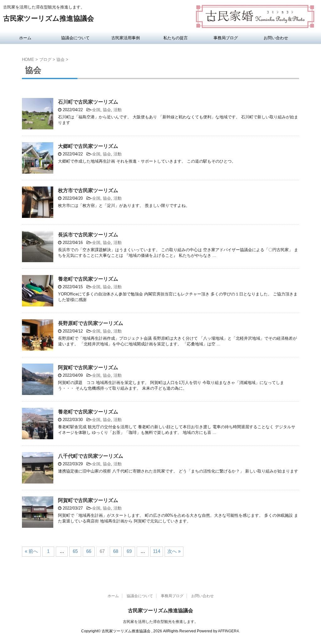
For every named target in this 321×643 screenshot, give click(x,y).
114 (156, 551)
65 (75, 551)
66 (88, 551)
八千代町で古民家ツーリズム (90, 456)
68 (115, 551)
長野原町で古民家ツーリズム (90, 323)
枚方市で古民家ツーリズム (88, 190)
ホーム (25, 37)
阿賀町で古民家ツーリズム (88, 367)
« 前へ (31, 551)
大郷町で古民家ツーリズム (88, 146)
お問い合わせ (276, 37)
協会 (107, 109)
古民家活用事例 (125, 37)
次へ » (174, 551)
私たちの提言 (175, 37)
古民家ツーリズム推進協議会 (48, 18)
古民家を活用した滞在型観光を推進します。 (160, 621)
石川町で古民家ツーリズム (88, 102)
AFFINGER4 (228, 631)
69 (129, 551)
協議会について (75, 37)
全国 (96, 109)
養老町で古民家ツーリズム (88, 279)
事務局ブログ (225, 37)
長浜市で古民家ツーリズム (88, 234)
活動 (117, 109)
